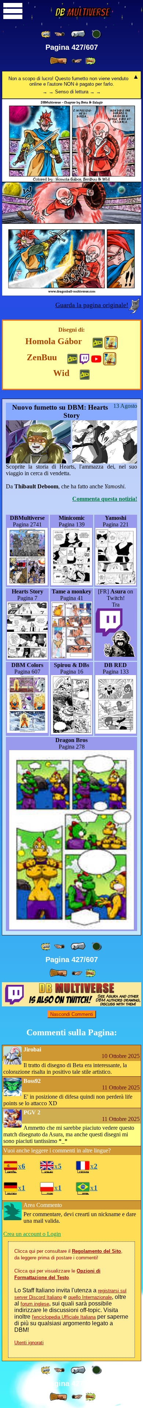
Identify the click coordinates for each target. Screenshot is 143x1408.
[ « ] (78, 34)
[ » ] (58, 61)
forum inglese (35, 1304)
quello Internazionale (90, 1297)
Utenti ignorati (29, 1342)
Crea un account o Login (32, 1234)
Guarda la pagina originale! (91, 305)
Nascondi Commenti (71, 1014)
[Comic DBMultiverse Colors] (111, 342)
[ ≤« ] (59, 34)
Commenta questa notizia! (104, 499)
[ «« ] (46, 34)
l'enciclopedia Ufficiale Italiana (64, 1317)
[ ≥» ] (77, 61)
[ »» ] (90, 61)
